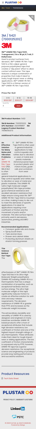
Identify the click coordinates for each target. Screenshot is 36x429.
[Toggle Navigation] (3, 2)
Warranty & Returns (24, 399)
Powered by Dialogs (18, 425)
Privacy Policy (9, 399)
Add (18, 106)
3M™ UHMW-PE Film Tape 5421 (6, 163)
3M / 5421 (6, 8)
